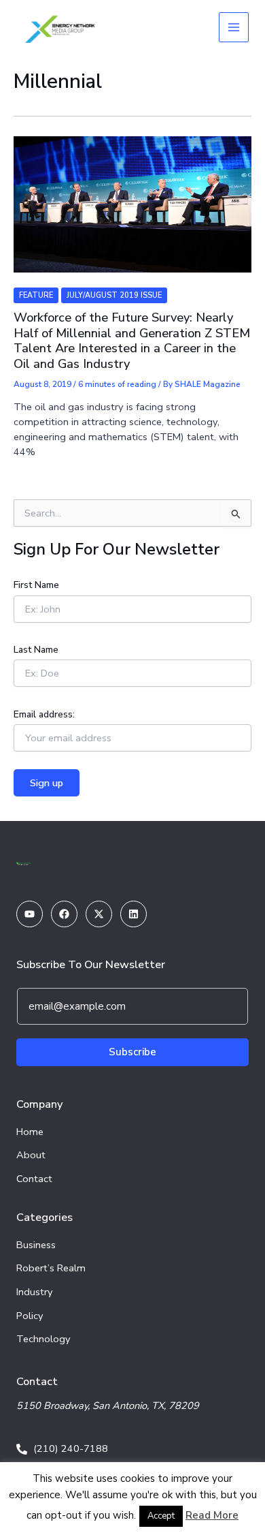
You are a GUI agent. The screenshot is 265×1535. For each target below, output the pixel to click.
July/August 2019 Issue (114, 295)
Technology (43, 1339)
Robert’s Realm (51, 1268)
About (31, 1155)
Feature (36, 295)
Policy (29, 1315)
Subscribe (132, 1052)
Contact (34, 1178)
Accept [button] (161, 1516)
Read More (212, 1515)
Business (36, 1245)
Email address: (44, 714)
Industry (34, 1292)
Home (29, 1131)
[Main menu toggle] (234, 27)
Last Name (36, 649)
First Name (36, 584)
